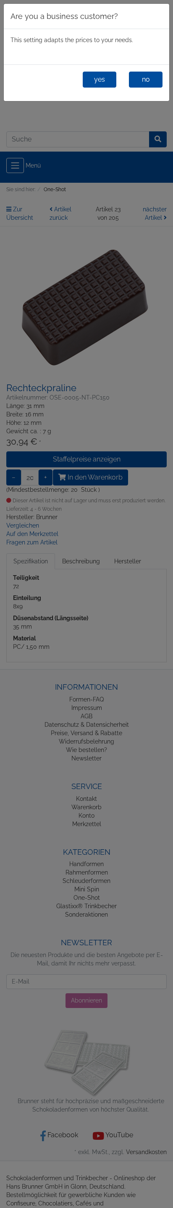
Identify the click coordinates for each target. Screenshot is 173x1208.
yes (99, 79)
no (146, 79)
